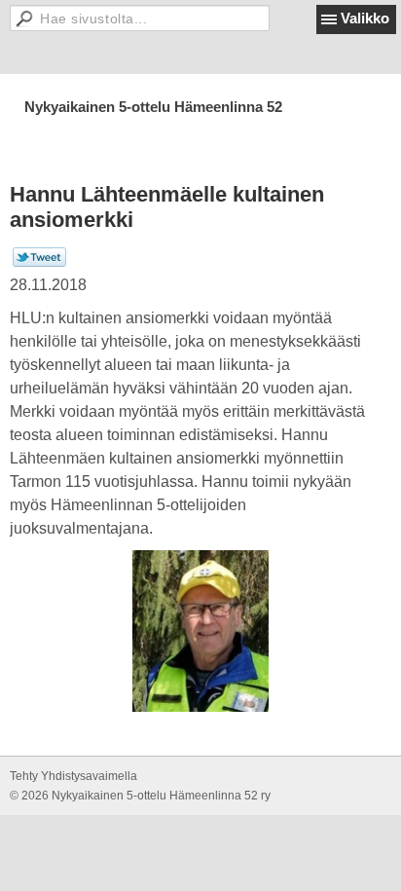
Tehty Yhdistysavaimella (73, 776)
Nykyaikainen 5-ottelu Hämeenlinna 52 (153, 106)
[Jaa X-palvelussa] (39, 263)
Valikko (365, 18)
